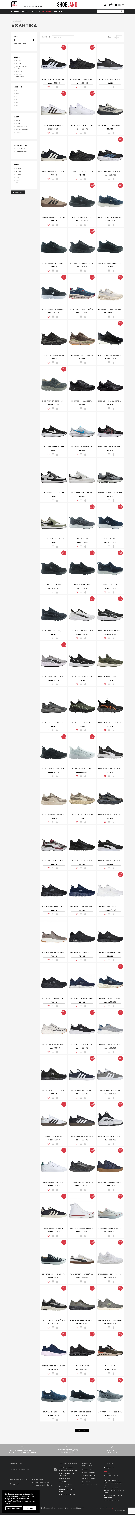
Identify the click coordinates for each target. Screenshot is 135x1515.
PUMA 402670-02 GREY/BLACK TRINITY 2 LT (54, 1320)
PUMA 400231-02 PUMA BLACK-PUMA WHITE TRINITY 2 (110, 768)
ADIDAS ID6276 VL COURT (110, 1090)
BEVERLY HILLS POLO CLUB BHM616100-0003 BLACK (82, 217)
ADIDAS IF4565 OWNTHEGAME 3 (110, 1136)
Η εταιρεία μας (109, 1468)
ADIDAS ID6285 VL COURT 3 (53, 1136)
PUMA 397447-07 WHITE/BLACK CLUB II (82, 1274)
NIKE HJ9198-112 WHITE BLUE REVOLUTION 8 (82, 447)
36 (17, 90)
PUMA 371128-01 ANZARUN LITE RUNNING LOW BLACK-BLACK (54, 768)
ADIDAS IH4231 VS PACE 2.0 (53, 125)
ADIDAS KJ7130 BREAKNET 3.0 (53, 217)
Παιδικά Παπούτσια (88, 1478)
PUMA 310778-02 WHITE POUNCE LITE (82, 631)
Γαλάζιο (18, 174)
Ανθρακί (18, 168)
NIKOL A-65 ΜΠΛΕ (110, 539)
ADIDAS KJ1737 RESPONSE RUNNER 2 (82, 171)
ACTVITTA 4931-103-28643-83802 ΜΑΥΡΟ (82, 1412)
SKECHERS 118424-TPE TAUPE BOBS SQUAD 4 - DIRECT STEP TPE (54, 952)
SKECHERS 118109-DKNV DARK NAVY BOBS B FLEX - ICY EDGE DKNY (82, 906)
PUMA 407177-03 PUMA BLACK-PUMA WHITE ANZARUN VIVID (110, 860)
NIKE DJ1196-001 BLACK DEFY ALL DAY (82, 401)
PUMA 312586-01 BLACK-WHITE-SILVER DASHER (110, 631)
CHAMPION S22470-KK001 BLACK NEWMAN (54, 263)
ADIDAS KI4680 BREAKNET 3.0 (53, 171)
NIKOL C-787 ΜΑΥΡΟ (82, 585)
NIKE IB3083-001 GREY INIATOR (110, 493)
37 (16, 96)
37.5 (17, 99)
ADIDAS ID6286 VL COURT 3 (82, 1136)
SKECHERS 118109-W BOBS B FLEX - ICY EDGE (110, 906)
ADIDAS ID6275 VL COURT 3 (82, 1090)
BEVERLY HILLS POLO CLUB (23, 67)
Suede (18, 120)
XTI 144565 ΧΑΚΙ (110, 1366)
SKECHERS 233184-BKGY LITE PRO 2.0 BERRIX (82, 1044)
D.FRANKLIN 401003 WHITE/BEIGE (110, 309)
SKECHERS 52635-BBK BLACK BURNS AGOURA (54, 1090)
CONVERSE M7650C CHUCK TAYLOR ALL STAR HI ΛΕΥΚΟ (82, 1228)
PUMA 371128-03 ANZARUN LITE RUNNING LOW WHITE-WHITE (82, 768)
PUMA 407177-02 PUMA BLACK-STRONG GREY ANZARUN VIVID (82, 860)
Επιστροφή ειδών (112, 1452)
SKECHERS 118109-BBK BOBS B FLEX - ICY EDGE (54, 906)
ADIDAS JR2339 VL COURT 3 (54, 1228)
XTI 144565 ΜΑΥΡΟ (82, 1366)
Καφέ (18, 180)
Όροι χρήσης (63, 1481)
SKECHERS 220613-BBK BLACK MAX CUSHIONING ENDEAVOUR (54, 998)
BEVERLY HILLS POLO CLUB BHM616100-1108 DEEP (110, 217)
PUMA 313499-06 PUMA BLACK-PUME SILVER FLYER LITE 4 (82, 676)
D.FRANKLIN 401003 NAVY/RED (81, 309)
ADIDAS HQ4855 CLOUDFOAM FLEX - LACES (82, 79)
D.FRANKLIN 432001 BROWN (82, 355)
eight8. (123, 1511)
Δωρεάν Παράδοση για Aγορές (22, 1452)
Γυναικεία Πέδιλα (87, 1470)
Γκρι (17, 177)
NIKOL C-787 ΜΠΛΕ (110, 585)
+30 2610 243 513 (67, 1452)
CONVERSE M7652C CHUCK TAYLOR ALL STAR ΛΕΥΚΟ (110, 1228)
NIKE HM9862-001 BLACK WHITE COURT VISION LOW (54, 493)
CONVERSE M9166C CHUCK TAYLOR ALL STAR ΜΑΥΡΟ (54, 1274)
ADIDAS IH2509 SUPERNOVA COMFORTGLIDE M (82, 1182)
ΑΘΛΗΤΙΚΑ (27, 21)
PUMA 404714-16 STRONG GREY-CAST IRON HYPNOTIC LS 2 (110, 814)
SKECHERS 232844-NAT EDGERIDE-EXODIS (54, 1044)
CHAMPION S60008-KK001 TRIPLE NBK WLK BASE (82, 263)
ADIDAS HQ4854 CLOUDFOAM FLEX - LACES (54, 79)
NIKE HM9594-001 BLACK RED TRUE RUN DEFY (110, 447)
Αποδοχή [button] (30, 1508)
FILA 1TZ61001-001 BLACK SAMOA (110, 355)
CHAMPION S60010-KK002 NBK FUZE (54, 309)
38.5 (17, 105)
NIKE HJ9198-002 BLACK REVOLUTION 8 (110, 401)
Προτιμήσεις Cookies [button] (14, 1508)
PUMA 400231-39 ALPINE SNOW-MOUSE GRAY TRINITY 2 (54, 814)
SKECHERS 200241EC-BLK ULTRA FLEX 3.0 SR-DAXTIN (110, 952)
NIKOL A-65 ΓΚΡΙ (82, 539)
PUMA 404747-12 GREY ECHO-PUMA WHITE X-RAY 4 (54, 860)
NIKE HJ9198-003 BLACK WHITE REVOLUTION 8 (54, 447)
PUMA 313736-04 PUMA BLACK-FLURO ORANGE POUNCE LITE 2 (110, 722)
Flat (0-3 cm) (20, 149)
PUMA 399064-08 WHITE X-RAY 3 (110, 1274)
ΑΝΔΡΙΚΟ (18, 21)
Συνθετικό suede (21, 126)
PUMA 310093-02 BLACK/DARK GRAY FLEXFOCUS (54, 631)
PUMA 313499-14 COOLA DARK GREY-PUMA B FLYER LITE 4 (54, 722)
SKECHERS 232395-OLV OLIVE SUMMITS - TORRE (110, 1320)
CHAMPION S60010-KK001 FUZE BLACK (110, 263)
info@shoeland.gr (46, 1485)
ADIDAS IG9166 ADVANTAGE (53, 1182)
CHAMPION (19, 71)
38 (16, 102)
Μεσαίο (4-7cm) (21, 151)
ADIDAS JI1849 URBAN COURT (82, 125)
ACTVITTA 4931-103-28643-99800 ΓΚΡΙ (110, 1412)
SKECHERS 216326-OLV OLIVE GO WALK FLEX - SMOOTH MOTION (82, 1320)
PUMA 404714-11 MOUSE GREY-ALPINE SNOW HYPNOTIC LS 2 (82, 814)
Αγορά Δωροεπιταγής (66, 1468)
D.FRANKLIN (20, 77)
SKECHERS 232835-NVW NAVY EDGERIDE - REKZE (110, 998)
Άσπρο (18, 171)
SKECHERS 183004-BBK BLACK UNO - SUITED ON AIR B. (82, 952)
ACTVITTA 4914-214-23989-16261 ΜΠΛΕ (54, 1412)
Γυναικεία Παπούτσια (89, 1475)
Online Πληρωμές (65, 1478)
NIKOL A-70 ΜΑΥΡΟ (54, 585)
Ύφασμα (18, 132)
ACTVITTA (19, 60)
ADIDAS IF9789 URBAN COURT (110, 79)
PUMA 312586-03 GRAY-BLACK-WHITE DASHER (54, 676)
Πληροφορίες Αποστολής (68, 1470)
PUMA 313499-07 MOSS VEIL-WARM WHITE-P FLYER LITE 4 (110, 676)
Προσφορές (86, 1481)
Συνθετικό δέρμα (22, 129)
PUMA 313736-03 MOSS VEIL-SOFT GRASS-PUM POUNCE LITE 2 (82, 722)
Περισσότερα (82, 1430)
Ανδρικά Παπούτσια (88, 1472)
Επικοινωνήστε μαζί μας (67, 1494)
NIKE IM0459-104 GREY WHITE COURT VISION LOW (54, 539)
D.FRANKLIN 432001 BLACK (54, 355)
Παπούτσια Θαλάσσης (89, 1484)
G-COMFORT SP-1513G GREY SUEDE (54, 401)
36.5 (17, 93)
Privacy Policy (64, 1487)
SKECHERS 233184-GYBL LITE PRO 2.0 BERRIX (110, 1044)
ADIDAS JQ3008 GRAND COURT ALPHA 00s (110, 1182)
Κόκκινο (18, 183)
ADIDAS (18, 63)
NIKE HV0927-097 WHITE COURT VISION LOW (82, 493)
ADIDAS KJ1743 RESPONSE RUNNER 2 (110, 171)
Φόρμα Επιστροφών (66, 1484)
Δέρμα (18, 123)
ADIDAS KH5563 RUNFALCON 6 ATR (110, 125)
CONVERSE (19, 74)
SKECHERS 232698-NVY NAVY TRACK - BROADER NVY (82, 998)
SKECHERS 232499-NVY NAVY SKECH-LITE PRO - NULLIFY (54, 1366)
